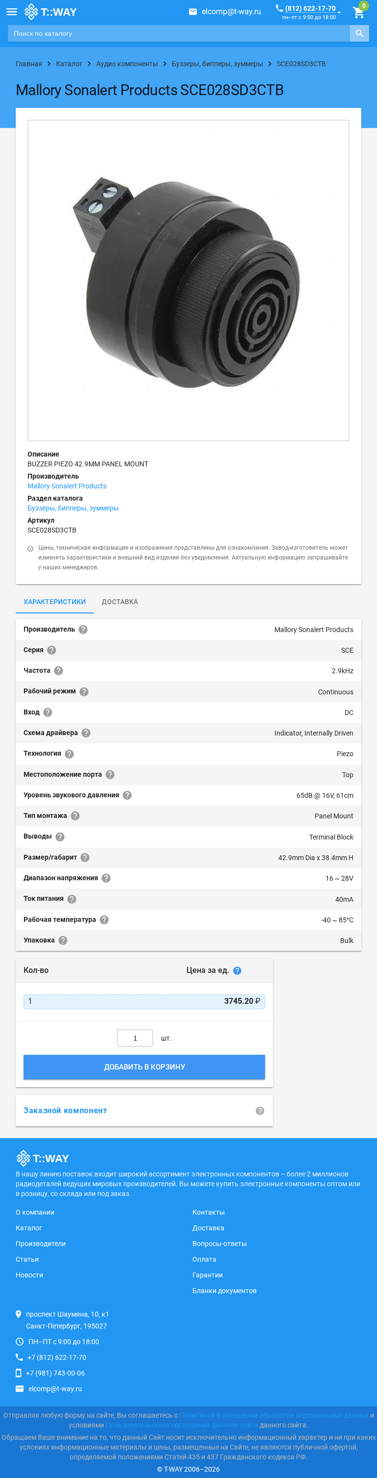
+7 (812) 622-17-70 (56, 1357)
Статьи (27, 1259)
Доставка (120, 602)
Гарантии (207, 1275)
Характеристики (55, 602)
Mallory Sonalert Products (67, 486)
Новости (29, 1275)
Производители (41, 1244)
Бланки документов (224, 1291)
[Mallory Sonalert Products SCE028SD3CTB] (188, 280)
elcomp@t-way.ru (231, 11)
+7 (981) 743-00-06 (55, 1373)
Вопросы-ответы (219, 1244)
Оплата (204, 1259)
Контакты (208, 1212)
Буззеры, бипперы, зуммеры (73, 508)
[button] (12, 12)
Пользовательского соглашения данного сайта (182, 1425)
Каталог (29, 1228)
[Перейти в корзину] (358, 13)
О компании (35, 1212)
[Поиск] (359, 33)
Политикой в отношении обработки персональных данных (274, 1415)
